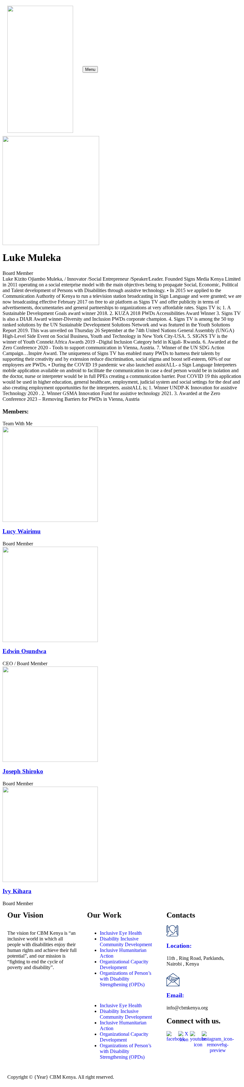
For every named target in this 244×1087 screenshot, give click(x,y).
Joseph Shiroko (23, 771)
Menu (90, 69)
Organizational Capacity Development (124, 964)
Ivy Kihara (17, 891)
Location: (179, 945)
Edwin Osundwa (24, 651)
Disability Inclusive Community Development (126, 941)
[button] (122, 995)
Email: (175, 995)
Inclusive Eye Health (121, 933)
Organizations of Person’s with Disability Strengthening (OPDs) (125, 978)
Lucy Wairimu (22, 531)
